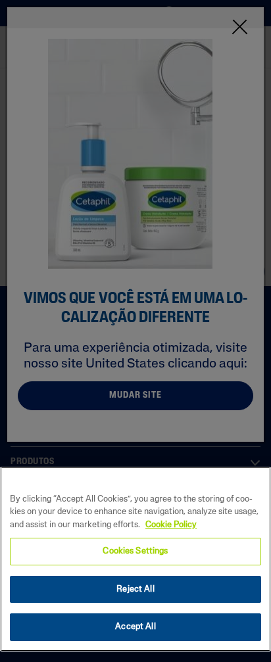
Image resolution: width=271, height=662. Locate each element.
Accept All (135, 627)
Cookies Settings (135, 551)
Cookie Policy (171, 525)
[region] (135, 559)
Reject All (135, 589)
